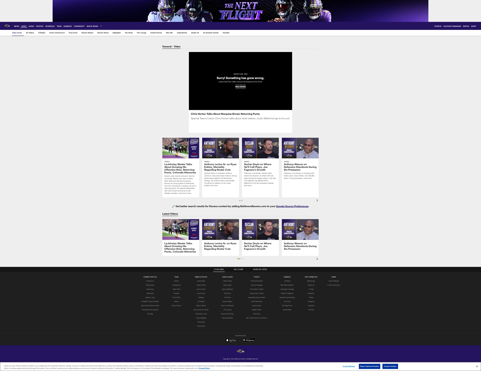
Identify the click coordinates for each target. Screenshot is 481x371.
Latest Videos (227, 281)
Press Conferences (227, 305)
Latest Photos (201, 285)
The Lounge (227, 309)
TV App (311, 289)
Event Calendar (334, 281)
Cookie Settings (349, 366)
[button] (240, 86)
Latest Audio (227, 285)
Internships (150, 289)
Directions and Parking (287, 297)
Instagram (311, 301)
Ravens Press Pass (227, 314)
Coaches (176, 293)
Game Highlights (227, 289)
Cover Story (201, 293)
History (176, 301)
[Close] (477, 366)
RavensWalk (287, 309)
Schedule (287, 281)
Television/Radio (227, 318)
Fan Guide (287, 301)
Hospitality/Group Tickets (256, 297)
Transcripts (201, 322)
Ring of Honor (176, 305)
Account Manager (257, 285)
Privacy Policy (204, 368)
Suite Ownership (256, 301)
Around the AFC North (201, 309)
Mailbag (201, 297)
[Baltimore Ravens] (240, 351)
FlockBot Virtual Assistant (150, 301)
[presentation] (318, 200)
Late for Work (201, 289)
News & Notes (201, 305)
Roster (176, 281)
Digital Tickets (256, 309)
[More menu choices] (101, 26)
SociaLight (201, 301)
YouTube (311, 309)
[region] (240, 366)
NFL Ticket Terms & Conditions (256, 318)
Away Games (256, 305)
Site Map (150, 314)
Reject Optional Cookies (369, 366)
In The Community (333, 285)
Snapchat (311, 305)
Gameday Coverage (287, 289)
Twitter (311, 297)
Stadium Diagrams (287, 293)
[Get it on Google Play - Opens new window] (249, 341)
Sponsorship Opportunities (150, 305)
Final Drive (227, 293)
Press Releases (201, 318)
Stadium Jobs (150, 297)
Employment (150, 285)
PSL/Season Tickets (256, 289)
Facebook (311, 293)
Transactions (176, 285)
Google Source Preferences (292, 206)
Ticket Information (257, 281)
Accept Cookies (390, 366)
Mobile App (311, 281)
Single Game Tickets (257, 293)
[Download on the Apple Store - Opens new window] (231, 340)
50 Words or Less (201, 314)
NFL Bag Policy (287, 305)
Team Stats (176, 289)
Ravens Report (227, 301)
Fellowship (150, 293)
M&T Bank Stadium (287, 285)
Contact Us (150, 281)
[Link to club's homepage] (7, 26)
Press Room (201, 326)
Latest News (201, 281)
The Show (227, 297)
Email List (311, 285)
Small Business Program (150, 309)
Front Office (176, 297)
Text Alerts (256, 314)
